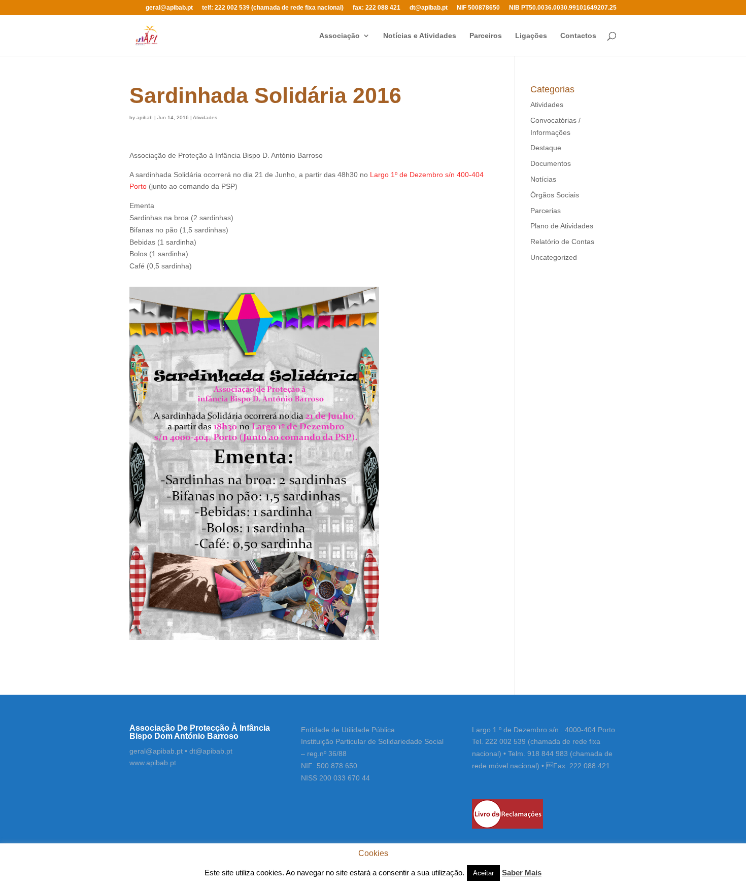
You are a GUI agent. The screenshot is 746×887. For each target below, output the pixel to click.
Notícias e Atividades (419, 36)
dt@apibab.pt (429, 8)
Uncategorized (553, 257)
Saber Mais (521, 872)
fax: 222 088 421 (376, 8)
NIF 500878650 (478, 8)
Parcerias (545, 211)
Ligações (531, 36)
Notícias (543, 179)
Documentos (550, 163)
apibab (145, 117)
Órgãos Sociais (554, 195)
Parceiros (485, 36)
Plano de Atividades (561, 226)
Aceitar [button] (483, 873)
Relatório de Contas (562, 241)
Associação (339, 36)
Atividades (205, 117)
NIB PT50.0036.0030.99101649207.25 (563, 8)
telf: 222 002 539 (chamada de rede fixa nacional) (273, 8)
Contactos (578, 36)
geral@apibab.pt (169, 8)
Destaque (545, 148)
